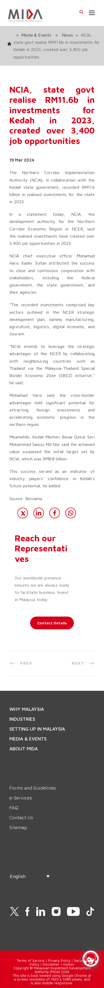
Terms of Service (31, 960)
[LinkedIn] (38, 513)
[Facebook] (54, 513)
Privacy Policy (59, 960)
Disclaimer (51, 964)
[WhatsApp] (70, 513)
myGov (68, 964)
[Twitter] (22, 513)
